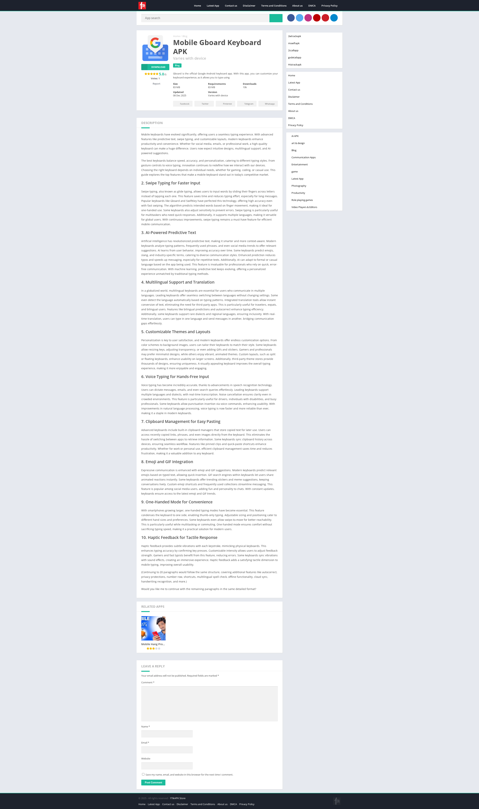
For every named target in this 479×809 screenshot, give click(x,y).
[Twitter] (299, 18)
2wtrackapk (294, 36)
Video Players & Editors (304, 207)
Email (145, 742)
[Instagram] (308, 18)
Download (158, 67)
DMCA (312, 5)
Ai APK (295, 136)
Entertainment (300, 164)
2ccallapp (293, 50)
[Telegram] (334, 18)
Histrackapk (294, 64)
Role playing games (302, 200)
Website (145, 758)
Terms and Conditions (273, 5)
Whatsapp (270, 103)
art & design (298, 143)
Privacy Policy (329, 5)
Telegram (248, 103)
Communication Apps (304, 157)
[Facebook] (291, 18)
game (295, 171)
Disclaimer (249, 5)
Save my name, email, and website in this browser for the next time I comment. (189, 774)
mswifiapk (294, 43)
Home (197, 5)
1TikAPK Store (177, 798)
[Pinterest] (325, 18)
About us (297, 5)
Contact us (231, 5)
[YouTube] (317, 18)
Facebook (184, 103)
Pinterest (227, 103)
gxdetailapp (294, 57)
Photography (299, 185)
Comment (147, 682)
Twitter (205, 103)
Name (145, 726)
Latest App (213, 5)
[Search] (276, 18)
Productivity (298, 193)
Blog (184, 36)
